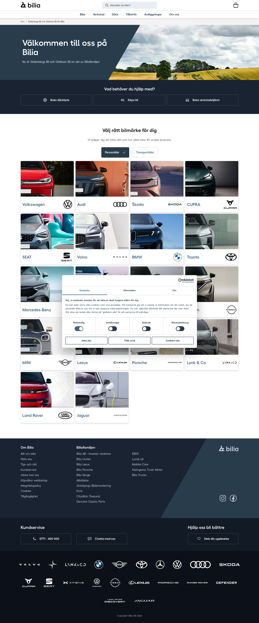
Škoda (138, 204)
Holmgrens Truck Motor (147, 469)
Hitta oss (26, 459)
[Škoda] (229, 565)
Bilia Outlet (83, 459)
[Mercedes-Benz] (160, 565)
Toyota (193, 257)
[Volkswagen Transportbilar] (96, 583)
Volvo (82, 257)
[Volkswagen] (177, 565)
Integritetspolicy (31, 485)
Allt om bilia (28, 453)
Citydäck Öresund (88, 496)
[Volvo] (29, 565)
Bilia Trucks (139, 475)
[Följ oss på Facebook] (233, 498)
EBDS (135, 453)
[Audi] (200, 565)
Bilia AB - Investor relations (93, 453)
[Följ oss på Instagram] (223, 498)
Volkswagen (33, 204)
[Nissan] (115, 583)
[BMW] (98, 565)
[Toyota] (141, 565)
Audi (81, 204)
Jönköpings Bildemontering (93, 485)
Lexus (82, 362)
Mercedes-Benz (36, 310)
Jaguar (83, 415)
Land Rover (32, 415)
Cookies (26, 491)
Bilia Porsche (84, 469)
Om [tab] (174, 290)
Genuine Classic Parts (90, 501)
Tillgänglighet (29, 496)
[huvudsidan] (228, 448)
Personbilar (112, 152)
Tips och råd (29, 464)
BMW (137, 257)
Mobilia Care (140, 464)
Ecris (79, 491)
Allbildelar (82, 480)
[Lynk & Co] (75, 565)
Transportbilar (145, 152)
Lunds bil (137, 459)
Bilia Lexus (83, 464)
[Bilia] (30, 5)
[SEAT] (49, 583)
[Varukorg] (235, 5)
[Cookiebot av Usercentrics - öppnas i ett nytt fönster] (180, 280)
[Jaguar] (144, 601)
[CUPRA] (28, 583)
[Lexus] (139, 583)
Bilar (23, 21)
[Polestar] (52, 565)
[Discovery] (115, 601)
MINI (26, 362)
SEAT (26, 257)
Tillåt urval (129, 340)
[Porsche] (168, 583)
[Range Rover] (197, 583)
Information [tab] (129, 290)
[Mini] (119, 565)
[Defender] (226, 583)
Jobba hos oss (30, 475)
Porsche (139, 362)
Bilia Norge (83, 475)
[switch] (112, 328)
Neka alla (86, 340)
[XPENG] (73, 583)
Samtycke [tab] (84, 290)
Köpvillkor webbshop (34, 480)
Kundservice (29, 469)
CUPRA (193, 204)
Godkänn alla (173, 340)
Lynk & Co (196, 362)
